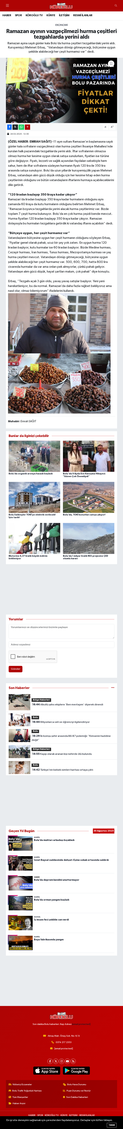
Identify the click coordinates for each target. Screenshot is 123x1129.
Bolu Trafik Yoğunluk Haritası (27, 1091)
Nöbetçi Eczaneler (22, 1084)
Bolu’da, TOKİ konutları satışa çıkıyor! (84, 515)
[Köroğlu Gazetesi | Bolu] (61, 5)
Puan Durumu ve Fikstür (79, 1091)
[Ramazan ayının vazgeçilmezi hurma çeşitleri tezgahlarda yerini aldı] (61, 90)
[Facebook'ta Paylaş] (9, 127)
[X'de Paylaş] (15, 127)
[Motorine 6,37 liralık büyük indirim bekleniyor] (34, 538)
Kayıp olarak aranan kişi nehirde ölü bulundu (62, 754)
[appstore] (47, 1071)
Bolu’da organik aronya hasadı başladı (31, 474)
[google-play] (76, 1071)
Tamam (112, 1125)
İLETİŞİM (64, 15)
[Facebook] (50, 1061)
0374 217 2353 (63, 1042)
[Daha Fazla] (27, 127)
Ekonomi (61, 25)
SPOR (18, 15)
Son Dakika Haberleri (77, 1097)
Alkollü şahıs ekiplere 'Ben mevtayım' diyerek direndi (67, 704)
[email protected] (81, 1024)
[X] (55, 1061)
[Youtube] (67, 1061)
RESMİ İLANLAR (82, 15)
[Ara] (116, 5)
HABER (6, 15)
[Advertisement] (61, 589)
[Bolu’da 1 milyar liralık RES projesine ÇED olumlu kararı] (89, 538)
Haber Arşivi (19, 1103)
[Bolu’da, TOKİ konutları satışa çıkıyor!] (89, 497)
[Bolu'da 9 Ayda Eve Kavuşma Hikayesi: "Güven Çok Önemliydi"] (89, 456)
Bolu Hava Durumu (76, 1084)
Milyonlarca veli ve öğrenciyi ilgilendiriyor (61, 722)
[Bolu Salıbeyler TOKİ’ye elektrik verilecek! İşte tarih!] (34, 497)
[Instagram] (61, 1061)
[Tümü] (112, 688)
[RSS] (73, 1061)
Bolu (35, 717)
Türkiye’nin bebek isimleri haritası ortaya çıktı (62, 769)
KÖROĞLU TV (34, 15)
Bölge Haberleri (41, 700)
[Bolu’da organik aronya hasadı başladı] (34, 456)
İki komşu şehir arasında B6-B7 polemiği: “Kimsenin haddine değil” (71, 738)
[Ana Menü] (7, 5)
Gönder (15, 669)
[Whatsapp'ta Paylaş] (21, 127)
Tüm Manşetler (20, 1097)
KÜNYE (50, 15)
